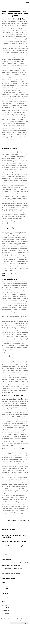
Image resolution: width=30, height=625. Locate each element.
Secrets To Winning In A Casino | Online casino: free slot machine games (15, 13)
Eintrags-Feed (5, 607)
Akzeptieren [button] (13, 623)
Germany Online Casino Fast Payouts (14, 541)
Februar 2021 (5, 588)
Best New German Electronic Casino (17, 520)
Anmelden (4, 605)
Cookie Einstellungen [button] (22, 623)
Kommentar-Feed (6, 610)
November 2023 (6, 586)
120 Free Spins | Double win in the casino (12, 395)
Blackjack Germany (6, 571)
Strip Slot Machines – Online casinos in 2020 (13, 448)
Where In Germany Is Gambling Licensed (15, 546)
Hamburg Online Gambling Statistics (11, 573)
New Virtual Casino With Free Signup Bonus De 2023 (15, 562)
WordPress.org (5, 613)
